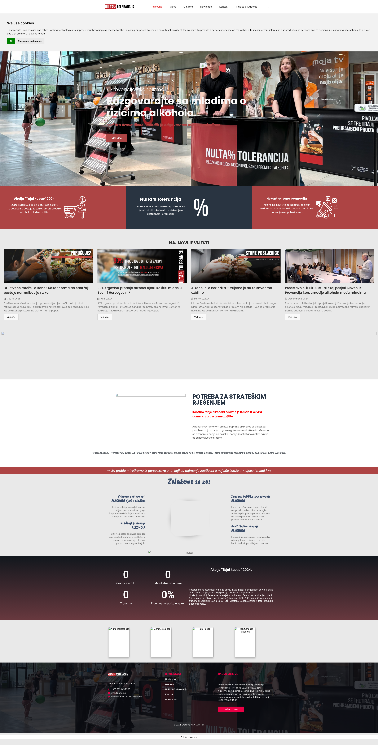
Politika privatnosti (189, 737)
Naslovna (170, 679)
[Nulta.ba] (119, 6)
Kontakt (169, 694)
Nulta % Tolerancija (176, 689)
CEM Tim (200, 724)
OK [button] (11, 41)
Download (170, 699)
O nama (169, 684)
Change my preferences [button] (30, 41)
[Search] (268, 7)
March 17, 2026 (202, 299)
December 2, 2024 (298, 299)
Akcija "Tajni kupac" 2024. (34, 198)
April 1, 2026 (107, 299)
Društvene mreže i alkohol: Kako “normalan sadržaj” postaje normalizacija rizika (46, 290)
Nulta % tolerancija (160, 199)
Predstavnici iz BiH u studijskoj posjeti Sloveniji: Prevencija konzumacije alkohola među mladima (325, 290)
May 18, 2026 (13, 299)
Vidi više (11, 317)
